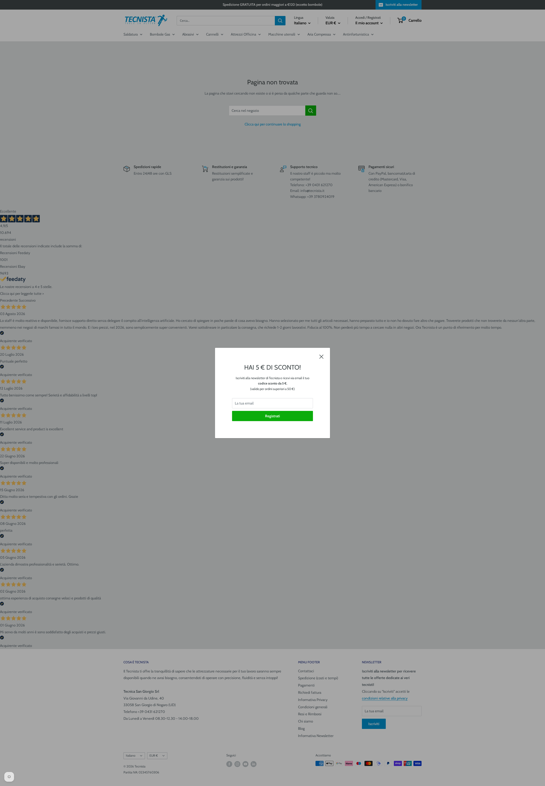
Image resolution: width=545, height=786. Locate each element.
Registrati (272, 416)
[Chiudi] (321, 356)
